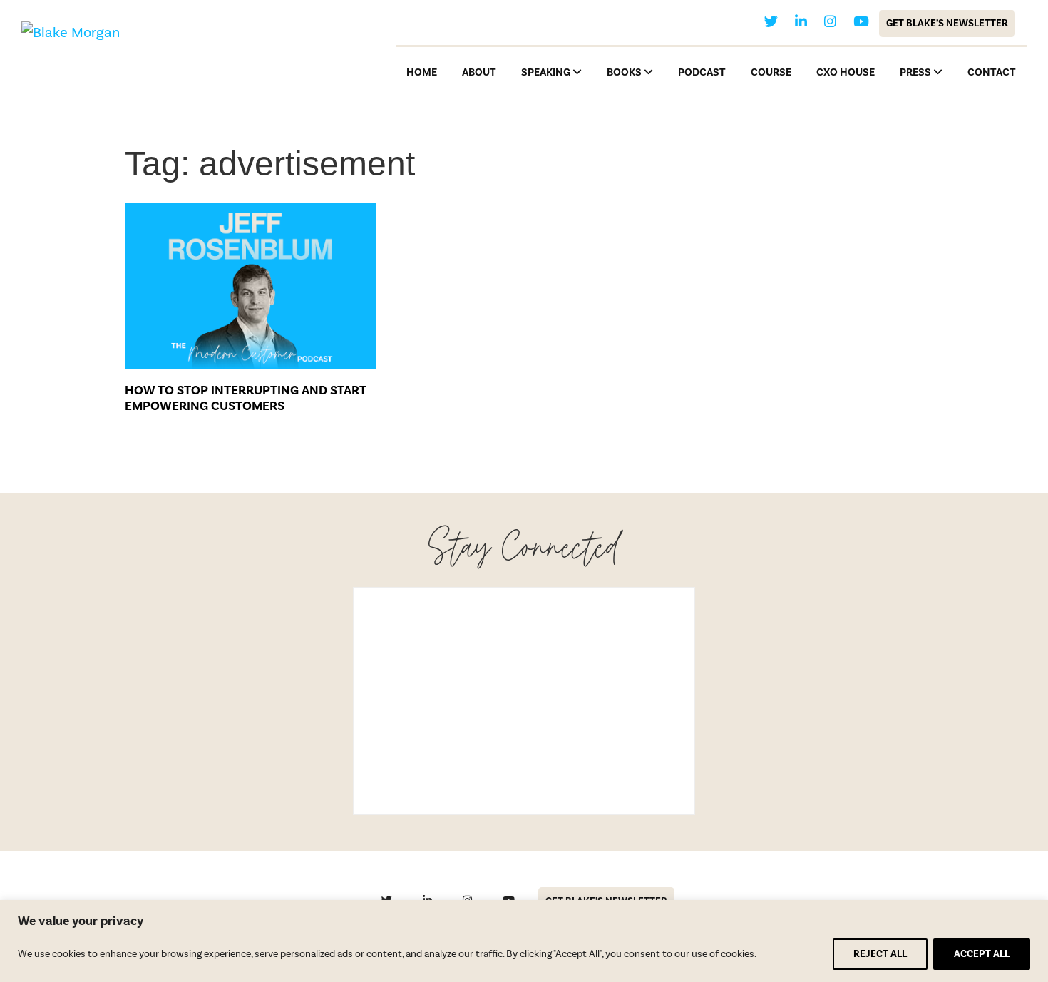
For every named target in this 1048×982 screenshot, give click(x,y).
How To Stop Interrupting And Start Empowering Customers (245, 398)
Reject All (880, 954)
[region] (524, 941)
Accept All (982, 954)
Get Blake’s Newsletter (947, 23)
